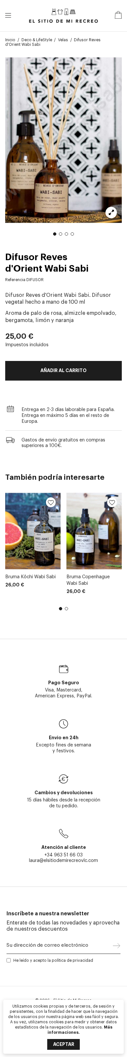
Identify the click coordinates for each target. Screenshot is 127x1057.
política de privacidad (72, 960)
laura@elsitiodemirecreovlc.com (63, 860)
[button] (54, 234)
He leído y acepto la (53, 960)
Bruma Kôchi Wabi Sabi (30, 576)
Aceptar (63, 1044)
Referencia (15, 280)
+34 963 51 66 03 (63, 854)
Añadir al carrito (63, 370)
